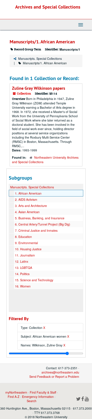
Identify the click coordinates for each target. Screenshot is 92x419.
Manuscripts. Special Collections (40, 58)
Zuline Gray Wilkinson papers (38, 88)
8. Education (23, 236)
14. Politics (22, 274)
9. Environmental (26, 243)
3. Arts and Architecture (31, 206)
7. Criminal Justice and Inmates (36, 230)
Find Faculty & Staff (43, 392)
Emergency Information (38, 396)
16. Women (23, 286)
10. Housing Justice (28, 249)
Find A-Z (13, 396)
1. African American (28, 193)
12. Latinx (21, 261)
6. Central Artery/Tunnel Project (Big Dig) (42, 224)
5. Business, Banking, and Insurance (39, 218)
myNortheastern (16, 392)
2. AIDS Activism (26, 199)
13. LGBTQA (23, 267)
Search (31, 401)
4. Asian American (27, 212)
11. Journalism (25, 255)
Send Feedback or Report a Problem (54, 376)
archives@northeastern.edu (60, 372)
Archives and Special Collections (47, 7)
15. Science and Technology (34, 280)
